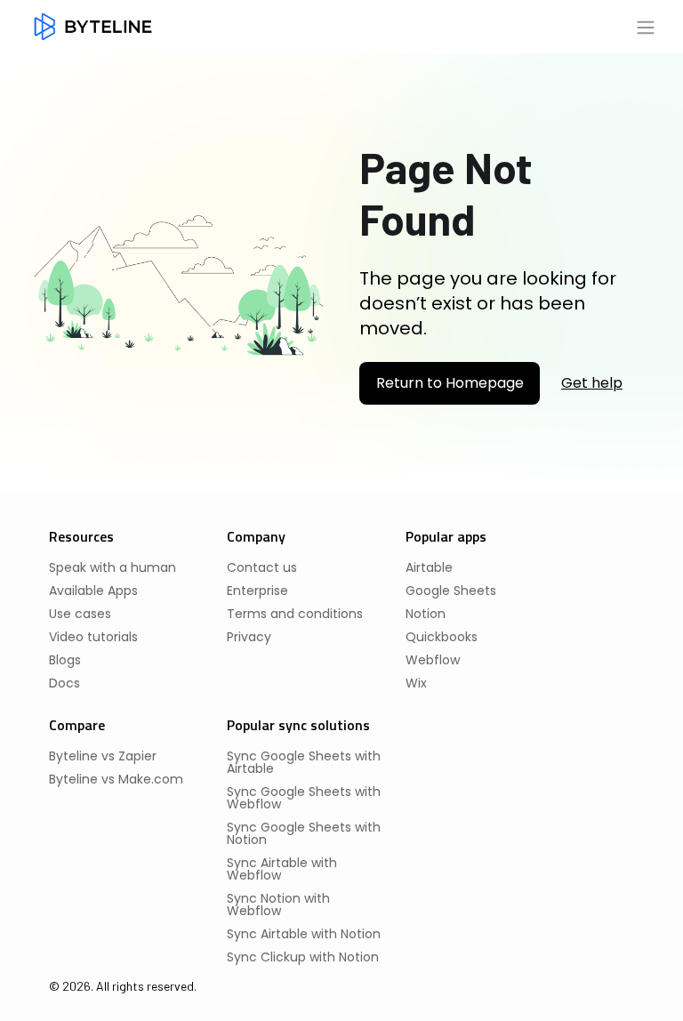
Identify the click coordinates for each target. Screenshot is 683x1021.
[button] (645, 26)
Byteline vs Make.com (116, 779)
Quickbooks (442, 637)
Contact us (262, 567)
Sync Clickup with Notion (303, 957)
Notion (426, 613)
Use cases (80, 613)
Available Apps (93, 590)
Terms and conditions (295, 613)
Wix (416, 683)
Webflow (433, 660)
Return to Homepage (450, 383)
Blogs (65, 660)
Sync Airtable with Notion (304, 934)
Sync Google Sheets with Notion (304, 833)
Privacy (249, 637)
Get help (592, 383)
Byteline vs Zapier (103, 756)
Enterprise (257, 590)
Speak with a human (112, 567)
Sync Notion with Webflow (278, 904)
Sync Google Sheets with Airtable (304, 762)
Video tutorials (93, 637)
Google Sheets (451, 590)
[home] (93, 26)
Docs (64, 683)
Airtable (429, 567)
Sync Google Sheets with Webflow (304, 797)
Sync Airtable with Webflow (282, 868)
